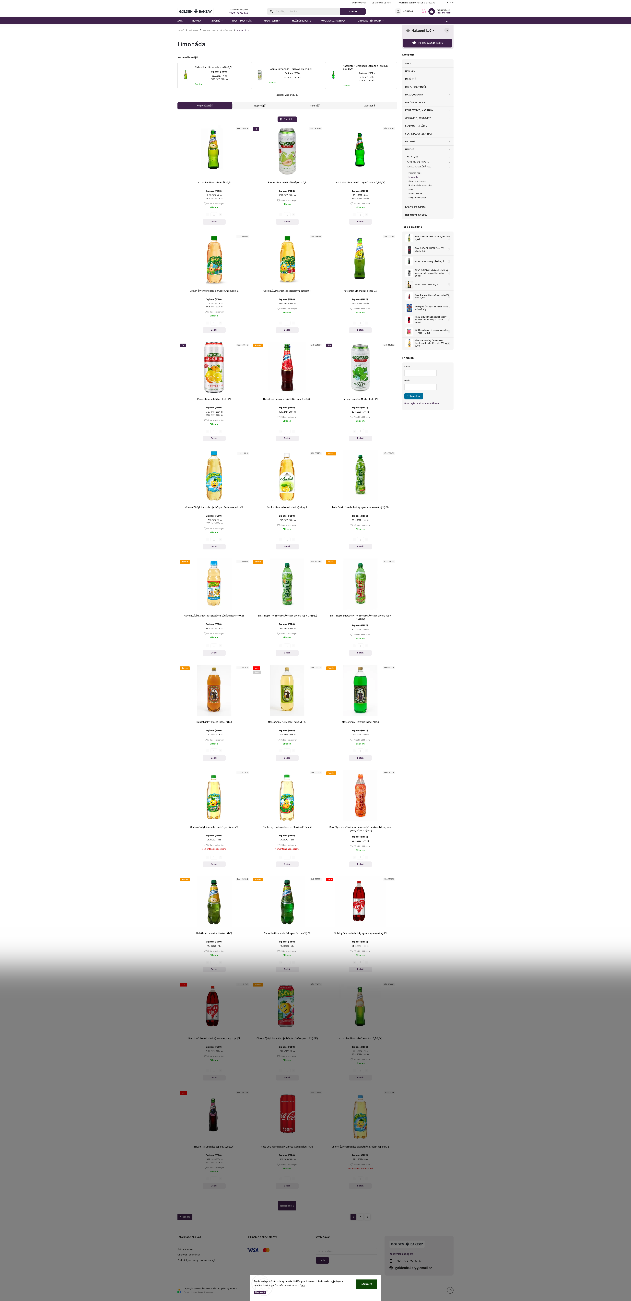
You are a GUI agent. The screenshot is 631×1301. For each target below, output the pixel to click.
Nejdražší (314, 105)
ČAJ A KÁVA (412, 157)
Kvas (411, 189)
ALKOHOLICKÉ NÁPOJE (418, 162)
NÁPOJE (409, 149)
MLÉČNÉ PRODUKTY (416, 102)
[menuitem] (182, 20)
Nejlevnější (259, 105)
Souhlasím (367, 1284)
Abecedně (369, 105)
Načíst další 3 (287, 1205)
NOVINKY (410, 71)
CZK (449, 2)
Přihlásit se (414, 396)
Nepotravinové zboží (416, 215)
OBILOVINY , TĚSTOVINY (418, 118)
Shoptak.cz (208, 1292)
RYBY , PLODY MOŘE (416, 87)
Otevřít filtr (289, 119)
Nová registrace (412, 403)
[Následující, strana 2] (360, 1217)
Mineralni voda (415, 193)
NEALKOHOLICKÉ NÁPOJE (419, 166)
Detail (214, 221)
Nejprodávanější (205, 105)
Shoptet (193, 1292)
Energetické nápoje (417, 197)
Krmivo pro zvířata (415, 207)
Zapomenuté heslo (429, 403)
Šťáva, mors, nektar (417, 181)
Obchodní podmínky (382, 2)
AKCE (408, 63)
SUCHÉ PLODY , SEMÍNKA (418, 134)
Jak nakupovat (358, 2)
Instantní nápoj (415, 172)
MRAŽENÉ (410, 79)
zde (303, 1285)
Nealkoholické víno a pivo (420, 185)
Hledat (353, 11)
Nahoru (186, 1217)
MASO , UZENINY (414, 94)
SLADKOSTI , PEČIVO (416, 126)
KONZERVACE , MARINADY (419, 110)
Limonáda (413, 176)
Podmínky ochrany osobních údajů (416, 2)
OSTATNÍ (410, 141)
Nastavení (260, 1292)
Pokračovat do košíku (430, 43)
